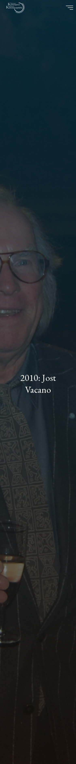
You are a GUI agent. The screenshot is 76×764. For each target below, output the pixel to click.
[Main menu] (69, 8)
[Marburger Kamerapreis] (16, 7)
